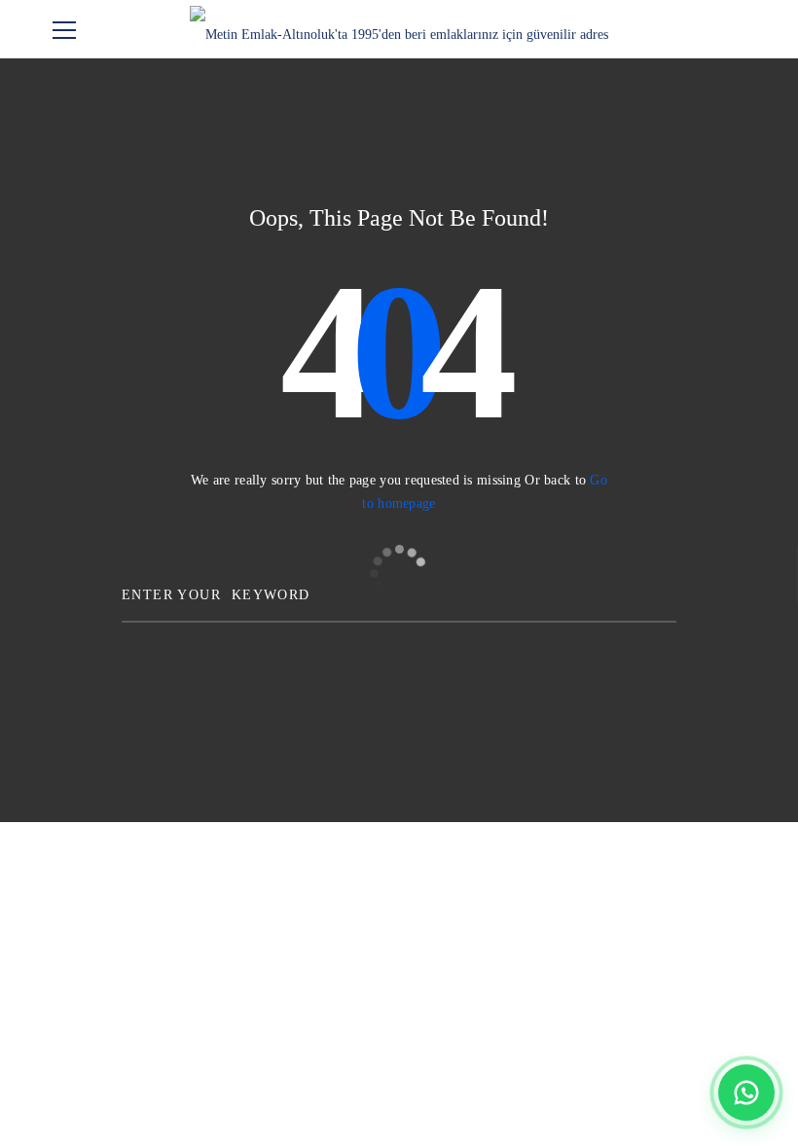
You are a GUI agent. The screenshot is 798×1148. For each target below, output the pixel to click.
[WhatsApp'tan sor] (746, 1092)
